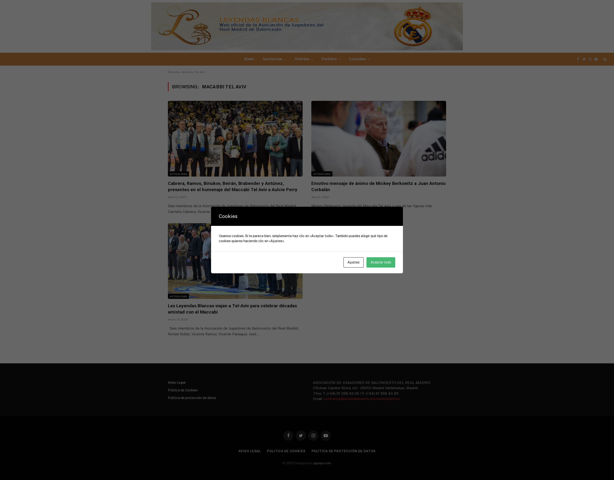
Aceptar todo (381, 262)
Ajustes (354, 262)
